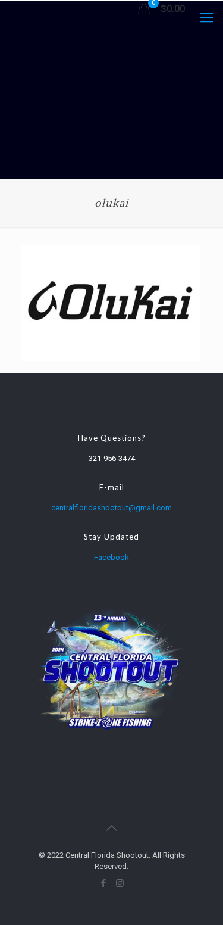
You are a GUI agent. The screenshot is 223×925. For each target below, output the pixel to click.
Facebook (111, 557)
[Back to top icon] (111, 827)
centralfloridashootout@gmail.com (111, 507)
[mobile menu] (207, 18)
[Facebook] (104, 883)
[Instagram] (120, 883)
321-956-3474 (112, 458)
